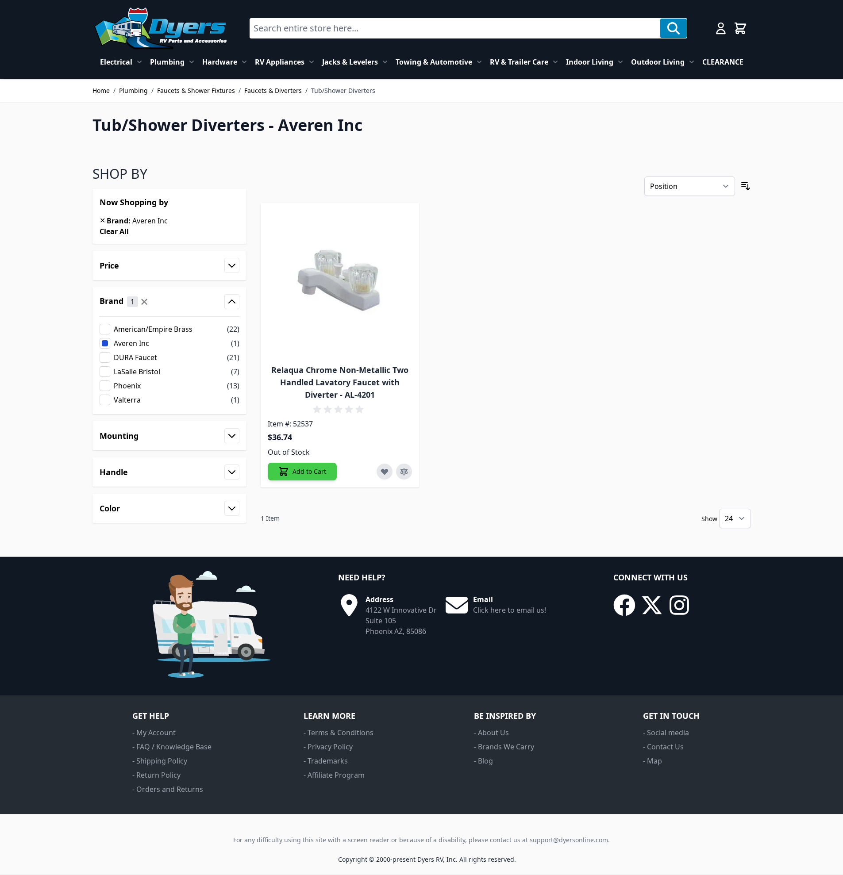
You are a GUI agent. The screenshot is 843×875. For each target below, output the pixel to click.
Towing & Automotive (434, 62)
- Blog (483, 761)
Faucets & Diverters (273, 90)
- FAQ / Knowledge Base (172, 747)
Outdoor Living (658, 62)
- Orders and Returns (167, 789)
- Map (652, 761)
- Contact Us (663, 747)
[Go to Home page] (160, 28)
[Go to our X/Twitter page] (652, 605)
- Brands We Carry (504, 747)
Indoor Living (589, 62)
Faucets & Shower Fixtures (196, 90)
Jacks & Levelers (350, 62)
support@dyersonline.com (569, 840)
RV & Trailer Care (519, 62)
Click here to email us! (509, 610)
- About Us (491, 732)
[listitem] (169, 329)
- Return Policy (156, 775)
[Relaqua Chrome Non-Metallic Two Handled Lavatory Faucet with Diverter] (340, 282)
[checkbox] (169, 329)
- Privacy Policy (328, 747)
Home (101, 90)
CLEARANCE (722, 62)
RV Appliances (279, 62)
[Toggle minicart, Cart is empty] (740, 28)
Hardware (219, 62)
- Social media (666, 732)
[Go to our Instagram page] (679, 605)
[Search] (673, 28)
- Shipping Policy (159, 761)
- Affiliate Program (334, 775)
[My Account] (721, 28)
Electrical (116, 62)
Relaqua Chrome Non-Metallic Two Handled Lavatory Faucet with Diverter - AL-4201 (339, 382)
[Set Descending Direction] (745, 186)
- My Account (154, 732)
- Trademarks (326, 761)
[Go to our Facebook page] (624, 605)
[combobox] (455, 28)
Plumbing (167, 62)
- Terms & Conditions (338, 732)
